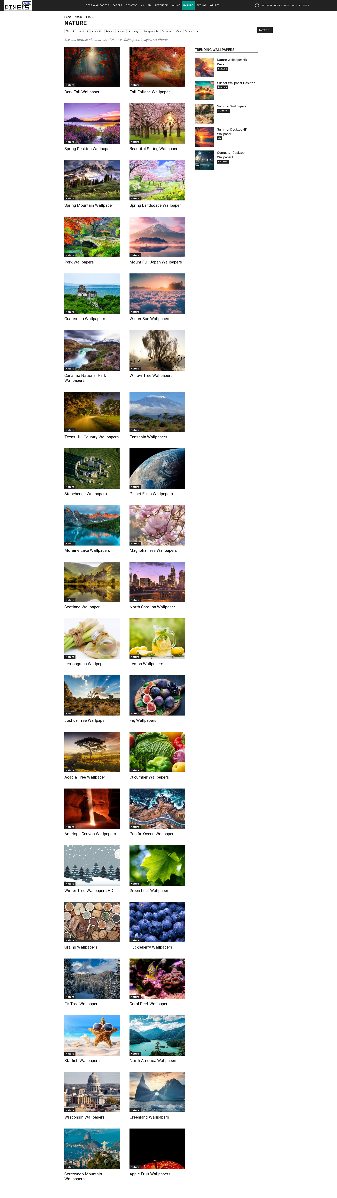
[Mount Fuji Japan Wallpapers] (157, 237)
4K (74, 31)
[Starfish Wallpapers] (92, 1035)
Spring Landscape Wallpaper (155, 205)
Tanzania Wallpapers (148, 437)
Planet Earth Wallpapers (151, 493)
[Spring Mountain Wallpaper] (92, 180)
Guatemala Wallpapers (84, 318)
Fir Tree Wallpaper (81, 1003)
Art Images (134, 31)
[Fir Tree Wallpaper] (92, 979)
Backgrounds (151, 31)
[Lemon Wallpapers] (157, 638)
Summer (223, 110)
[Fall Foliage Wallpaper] (157, 67)
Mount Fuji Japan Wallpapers (155, 262)
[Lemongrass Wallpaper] (92, 638)
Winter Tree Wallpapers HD (88, 890)
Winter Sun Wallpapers (149, 318)
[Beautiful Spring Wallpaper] (157, 123)
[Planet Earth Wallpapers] (157, 468)
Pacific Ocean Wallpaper (151, 833)
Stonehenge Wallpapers (85, 493)
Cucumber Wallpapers (149, 777)
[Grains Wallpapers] (92, 922)
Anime (121, 31)
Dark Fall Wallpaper (81, 92)
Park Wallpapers (79, 262)
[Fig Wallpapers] (157, 695)
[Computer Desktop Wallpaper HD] (204, 160)
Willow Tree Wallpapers (151, 375)
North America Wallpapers (153, 1060)
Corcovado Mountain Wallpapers (83, 1176)
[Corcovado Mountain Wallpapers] (92, 1149)
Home (67, 17)
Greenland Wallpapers (149, 1117)
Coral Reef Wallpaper (148, 1003)
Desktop (223, 161)
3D (67, 31)
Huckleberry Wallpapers (150, 947)
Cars (178, 31)
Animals (110, 31)
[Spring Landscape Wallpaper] (157, 180)
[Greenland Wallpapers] (157, 1092)
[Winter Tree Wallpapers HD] (92, 865)
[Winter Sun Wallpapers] (157, 293)
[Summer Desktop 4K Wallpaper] (204, 137)
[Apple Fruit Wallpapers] (157, 1149)
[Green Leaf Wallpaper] (157, 865)
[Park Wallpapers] (92, 237)
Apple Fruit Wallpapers (149, 1174)
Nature (78, 17)
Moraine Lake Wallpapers (87, 550)
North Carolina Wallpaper (152, 607)
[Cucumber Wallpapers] (157, 752)
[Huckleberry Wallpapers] (157, 922)
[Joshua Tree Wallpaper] (92, 695)
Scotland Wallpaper (82, 607)
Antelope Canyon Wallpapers (90, 833)
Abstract (83, 31)
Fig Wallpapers (142, 720)
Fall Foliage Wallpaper (149, 92)
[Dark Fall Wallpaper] (92, 67)
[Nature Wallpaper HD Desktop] (204, 67)
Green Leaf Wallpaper (148, 890)
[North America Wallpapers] (157, 1035)
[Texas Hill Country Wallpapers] (92, 412)
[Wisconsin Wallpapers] (92, 1092)
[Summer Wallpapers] (204, 114)
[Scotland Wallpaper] (92, 582)
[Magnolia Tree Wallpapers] (157, 525)
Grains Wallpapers (80, 947)
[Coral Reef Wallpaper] (157, 979)
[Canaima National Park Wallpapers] (92, 350)
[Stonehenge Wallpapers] (92, 468)
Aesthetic (97, 31)
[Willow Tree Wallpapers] (157, 350)
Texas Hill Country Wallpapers (91, 437)
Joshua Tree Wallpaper (85, 720)
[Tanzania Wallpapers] (157, 412)
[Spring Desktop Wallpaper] (92, 123)
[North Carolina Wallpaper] (157, 582)
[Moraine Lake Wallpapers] (92, 525)
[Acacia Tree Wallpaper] (92, 752)
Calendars (167, 31)
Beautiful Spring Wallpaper (153, 148)
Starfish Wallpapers (82, 1060)
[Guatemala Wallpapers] (92, 293)
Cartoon (189, 31)
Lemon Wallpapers (146, 663)
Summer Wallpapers (232, 106)
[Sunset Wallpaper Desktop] (204, 90)
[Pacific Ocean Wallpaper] (157, 809)
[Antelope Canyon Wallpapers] (92, 809)
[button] (281, 5)
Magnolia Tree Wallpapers (153, 550)
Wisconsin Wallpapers (84, 1117)
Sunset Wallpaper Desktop (236, 83)
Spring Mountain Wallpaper (88, 205)
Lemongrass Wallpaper (85, 663)
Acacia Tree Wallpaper (84, 777)
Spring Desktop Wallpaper (87, 148)
